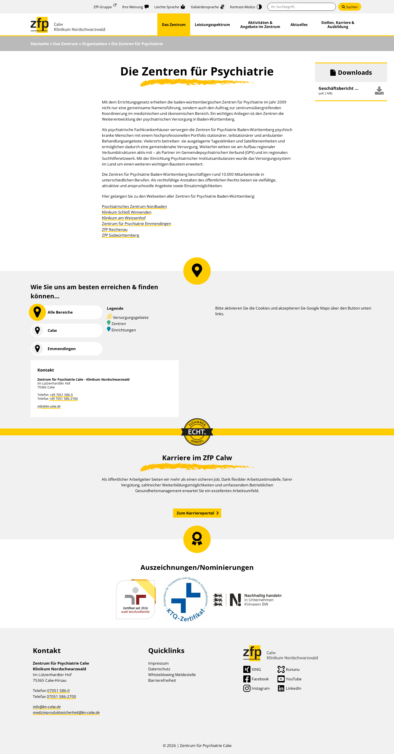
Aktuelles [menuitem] (299, 24)
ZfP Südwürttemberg (121, 235)
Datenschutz (159, 668)
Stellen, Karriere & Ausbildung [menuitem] (337, 24)
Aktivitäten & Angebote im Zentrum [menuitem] (260, 24)
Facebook (260, 679)
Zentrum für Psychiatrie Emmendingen (136, 223)
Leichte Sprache (166, 7)
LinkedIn (293, 688)
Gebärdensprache (205, 7)
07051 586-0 (58, 690)
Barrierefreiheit (162, 680)
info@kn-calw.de (49, 406)
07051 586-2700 (61, 696)
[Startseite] (68, 19)
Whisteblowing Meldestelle (172, 674)
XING (256, 669)
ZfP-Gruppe (102, 7)
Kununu (293, 669)
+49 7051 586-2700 (63, 398)
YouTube (294, 679)
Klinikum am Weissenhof (124, 217)
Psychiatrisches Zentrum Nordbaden (134, 206)
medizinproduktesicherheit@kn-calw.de (66, 712)
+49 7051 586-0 (61, 394)
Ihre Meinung (132, 7)
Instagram (261, 688)
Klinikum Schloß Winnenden (126, 212)
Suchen (352, 7)
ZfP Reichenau (114, 229)
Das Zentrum (65, 43)
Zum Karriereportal (195, 513)
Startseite (40, 43)
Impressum (158, 663)
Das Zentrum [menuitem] (174, 24)
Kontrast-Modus (242, 7)
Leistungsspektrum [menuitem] (212, 24)
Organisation (94, 43)
